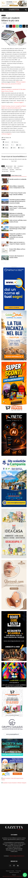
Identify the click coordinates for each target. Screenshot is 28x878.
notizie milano (16, 167)
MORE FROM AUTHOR (16, 175)
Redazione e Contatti (10, 870)
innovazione (5, 876)
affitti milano (12, 171)
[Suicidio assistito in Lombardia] (5, 180)
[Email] (23, 26)
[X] (10, 26)
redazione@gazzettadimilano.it (16, 856)
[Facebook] (7, 26)
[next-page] (5, 263)
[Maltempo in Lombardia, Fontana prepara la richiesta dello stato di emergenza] (5, 215)
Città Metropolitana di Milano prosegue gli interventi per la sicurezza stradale (17, 201)
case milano (12, 169)
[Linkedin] (20, 26)
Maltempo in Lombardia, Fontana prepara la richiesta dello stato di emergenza (17, 215)
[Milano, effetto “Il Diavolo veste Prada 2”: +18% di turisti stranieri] (5, 208)
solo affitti (4, 167)
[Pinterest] (14, 26)
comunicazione (11, 876)
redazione (5, 22)
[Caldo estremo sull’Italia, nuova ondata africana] (5, 221)
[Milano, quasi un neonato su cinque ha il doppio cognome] (5, 243)
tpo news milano (5, 171)
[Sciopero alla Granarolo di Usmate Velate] (5, 257)
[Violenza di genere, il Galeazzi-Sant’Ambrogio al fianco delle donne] (5, 228)
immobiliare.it (20, 166)
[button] (2, 10)
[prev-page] (2, 263)
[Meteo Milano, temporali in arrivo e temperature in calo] (5, 187)
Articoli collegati (6, 175)
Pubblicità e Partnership (14, 872)
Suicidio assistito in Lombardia (17, 179)
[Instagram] (14, 865)
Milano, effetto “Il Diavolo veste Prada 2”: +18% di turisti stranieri (17, 208)
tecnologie (17, 876)
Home (2, 13)
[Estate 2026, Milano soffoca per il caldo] (5, 250)
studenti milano (19, 169)
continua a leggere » (19, 102)
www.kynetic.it (22, 876)
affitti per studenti (9, 166)
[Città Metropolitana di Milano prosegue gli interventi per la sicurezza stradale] (5, 201)
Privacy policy (18, 870)
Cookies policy (14, 851)
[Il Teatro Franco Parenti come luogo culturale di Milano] (5, 194)
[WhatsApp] (17, 26)
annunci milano (5, 169)
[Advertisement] (14, 805)
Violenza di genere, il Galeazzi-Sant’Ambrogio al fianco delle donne (17, 228)
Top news (7, 13)
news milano (9, 167)
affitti (15, 166)
